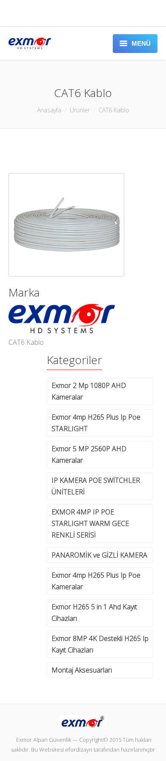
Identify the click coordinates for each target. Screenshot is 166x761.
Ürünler (80, 110)
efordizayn (78, 749)
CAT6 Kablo (113, 110)
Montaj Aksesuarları (82, 670)
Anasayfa (49, 110)
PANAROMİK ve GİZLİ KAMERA (99, 555)
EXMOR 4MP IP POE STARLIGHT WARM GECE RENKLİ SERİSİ (90, 523)
